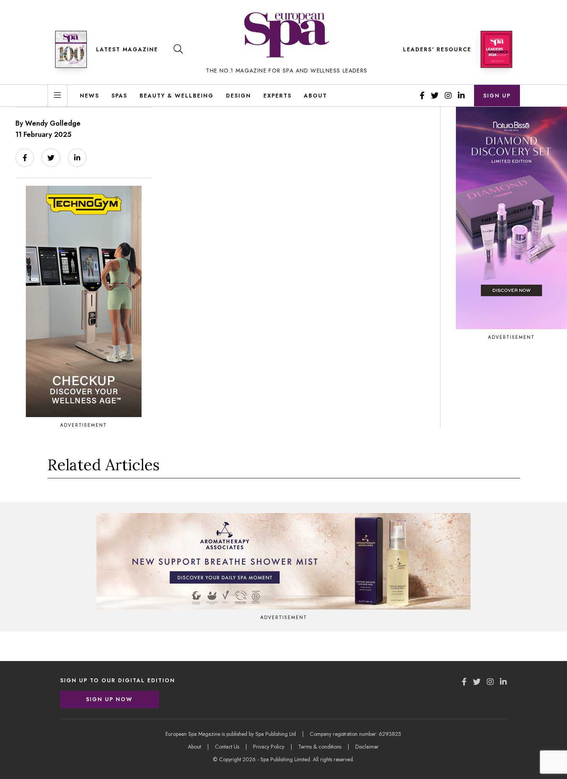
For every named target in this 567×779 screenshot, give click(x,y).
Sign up (497, 95)
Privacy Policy (268, 746)
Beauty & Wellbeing (177, 95)
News (89, 95)
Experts (277, 95)
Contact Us (227, 746)
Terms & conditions (319, 746)
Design (238, 95)
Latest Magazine (127, 49)
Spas (119, 95)
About (315, 95)
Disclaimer (367, 746)
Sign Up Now (109, 699)
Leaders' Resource (437, 49)
